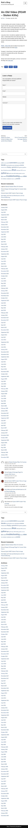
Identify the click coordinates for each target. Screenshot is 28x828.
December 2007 (5, 413)
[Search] (25, 154)
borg (7, 165)
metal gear (18, 170)
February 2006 (4, 452)
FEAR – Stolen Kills (5, 45)
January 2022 (4, 249)
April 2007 (3, 425)
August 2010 (4, 359)
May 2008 (3, 401)
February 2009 (4, 388)
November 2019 (5, 295)
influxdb (4, 170)
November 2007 (5, 415)
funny (10, 66)
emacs (2, 167)
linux (14, 170)
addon (2, 162)
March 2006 (4, 450)
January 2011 (4, 349)
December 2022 (5, 227)
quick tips (11, 173)
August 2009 (4, 379)
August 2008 (4, 393)
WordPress (18, 826)
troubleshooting (13, 176)
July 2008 (3, 396)
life (11, 170)
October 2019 (4, 298)
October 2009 (4, 374)
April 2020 (3, 285)
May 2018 (3, 307)
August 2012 (4, 334)
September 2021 (5, 254)
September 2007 (5, 418)
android (5, 162)
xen (14, 178)
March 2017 (4, 327)
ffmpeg (9, 167)
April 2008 (3, 403)
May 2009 (3, 386)
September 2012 (5, 332)
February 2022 (4, 246)
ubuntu (21, 176)
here (16, 47)
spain (20, 173)
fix (11, 167)
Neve (8, 826)
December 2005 (5, 457)
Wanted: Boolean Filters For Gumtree (14, 186)
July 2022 (3, 234)
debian (13, 165)
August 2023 (4, 217)
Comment (5, 102)
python (4, 173)
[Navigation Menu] (25, 3)
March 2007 (4, 428)
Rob (3, 18)
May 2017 (3, 325)
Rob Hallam (4, 195)
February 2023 (4, 222)
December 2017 (5, 317)
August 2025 (4, 209)
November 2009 (5, 371)
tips (2, 176)
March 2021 (4, 266)
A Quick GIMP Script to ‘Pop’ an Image (14, 193)
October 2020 (4, 276)
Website (4, 96)
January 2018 (4, 315)
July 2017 (3, 322)
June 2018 (3, 305)
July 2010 (3, 361)
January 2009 (4, 391)
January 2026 (4, 207)
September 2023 (5, 214)
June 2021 (3, 261)
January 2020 (4, 290)
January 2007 (4, 432)
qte (8, 173)
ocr (21, 170)
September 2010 (5, 356)
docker (22, 165)
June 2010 (3, 364)
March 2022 (4, 244)
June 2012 (3, 339)
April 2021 (3, 263)
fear (6, 66)
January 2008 (4, 410)
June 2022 (3, 236)
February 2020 (4, 288)
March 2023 (4, 219)
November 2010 (5, 354)
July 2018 (3, 303)
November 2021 (5, 251)
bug (9, 165)
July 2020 (3, 278)
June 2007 (3, 423)
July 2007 (3, 420)
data (11, 165)
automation (13, 163)
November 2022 (5, 229)
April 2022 (3, 241)
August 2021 (4, 256)
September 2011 (5, 342)
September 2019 (5, 300)
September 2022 (5, 232)
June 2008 (3, 398)
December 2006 (5, 435)
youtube (18, 178)
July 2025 (3, 212)
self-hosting (16, 173)
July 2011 (3, 344)
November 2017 (5, 320)
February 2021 (4, 268)
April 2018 (3, 310)
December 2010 (5, 352)
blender (3, 165)
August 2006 (4, 442)
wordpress (9, 178)
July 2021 (3, 258)
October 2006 (4, 437)
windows (4, 178)
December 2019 (5, 293)
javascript (8, 170)
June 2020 (3, 281)
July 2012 (3, 337)
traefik (4, 176)
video (15, 66)
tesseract (23, 173)
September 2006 (5, 440)
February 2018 (4, 312)
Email (4, 91)
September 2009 (5, 376)
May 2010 (3, 366)
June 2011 (3, 347)
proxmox (24, 170)
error (5, 167)
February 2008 (4, 408)
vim (2, 178)
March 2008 (4, 405)
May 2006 (3, 447)
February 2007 (4, 430)
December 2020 (5, 271)
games (20, 167)
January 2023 (4, 224)
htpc (2, 170)
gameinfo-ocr (15, 167)
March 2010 (4, 369)
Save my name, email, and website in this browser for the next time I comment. (12, 123)
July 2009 (3, 381)
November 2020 (5, 273)
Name (4, 85)
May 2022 (3, 239)
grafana (24, 167)
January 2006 (4, 454)
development (17, 165)
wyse (13, 178)
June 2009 (3, 383)
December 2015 (5, 330)
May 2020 (3, 283)
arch (8, 162)
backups (19, 162)
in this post (10, 60)
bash (23, 162)
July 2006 (3, 445)
